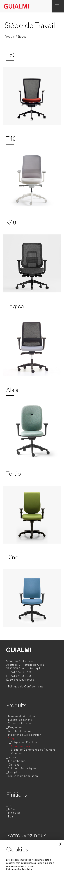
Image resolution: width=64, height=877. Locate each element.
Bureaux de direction (21, 716)
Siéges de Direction (24, 742)
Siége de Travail (21, 746)
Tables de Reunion (20, 723)
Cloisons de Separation (23, 776)
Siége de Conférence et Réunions (33, 749)
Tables (12, 757)
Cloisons (13, 764)
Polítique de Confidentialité (26, 686)
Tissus (12, 805)
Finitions (16, 794)
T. (19, 672)
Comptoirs (15, 772)
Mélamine (14, 812)
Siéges (22, 36)
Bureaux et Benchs (20, 719)
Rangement (15, 727)
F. (19, 676)
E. (20, 679)
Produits (10, 36)
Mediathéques (17, 761)
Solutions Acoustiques (22, 768)
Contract (17, 753)
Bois (11, 816)
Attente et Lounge (20, 731)
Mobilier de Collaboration (24, 734)
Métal (11, 809)
